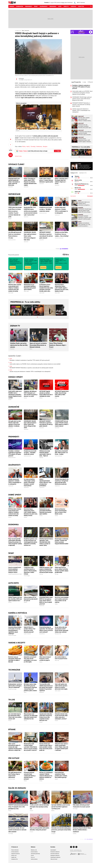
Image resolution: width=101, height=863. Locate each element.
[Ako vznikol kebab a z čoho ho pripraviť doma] (62, 650)
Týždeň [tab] (90, 82)
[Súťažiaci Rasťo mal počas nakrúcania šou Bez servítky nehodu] (19, 335)
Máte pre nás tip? (53, 859)
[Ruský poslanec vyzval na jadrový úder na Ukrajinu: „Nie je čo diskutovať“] (15, 677)
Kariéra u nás (13, 855)
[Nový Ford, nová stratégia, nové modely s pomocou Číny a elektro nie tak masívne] (62, 591)
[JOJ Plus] (72, 192)
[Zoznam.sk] (74, 854)
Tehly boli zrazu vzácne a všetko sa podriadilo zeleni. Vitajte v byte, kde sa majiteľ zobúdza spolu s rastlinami (61, 747)
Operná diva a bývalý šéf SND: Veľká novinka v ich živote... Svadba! (61, 452)
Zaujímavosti (43, 6)
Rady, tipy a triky (58, 633)
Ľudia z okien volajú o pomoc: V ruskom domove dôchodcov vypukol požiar (46, 180)
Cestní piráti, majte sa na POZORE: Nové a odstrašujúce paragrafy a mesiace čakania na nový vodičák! (35, 364)
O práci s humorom (27, 633)
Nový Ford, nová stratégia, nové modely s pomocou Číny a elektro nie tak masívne (62, 600)
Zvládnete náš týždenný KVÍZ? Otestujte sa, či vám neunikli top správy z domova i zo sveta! (30, 394)
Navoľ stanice (73, 196)
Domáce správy (15, 377)
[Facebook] (71, 847)
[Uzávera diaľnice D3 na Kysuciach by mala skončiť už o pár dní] (31, 591)
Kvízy (59, 6)
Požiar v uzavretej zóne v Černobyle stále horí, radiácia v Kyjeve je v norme (61, 181)
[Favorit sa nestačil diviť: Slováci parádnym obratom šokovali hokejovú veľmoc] (15, 561)
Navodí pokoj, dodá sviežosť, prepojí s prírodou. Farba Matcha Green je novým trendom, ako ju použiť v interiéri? (30, 747)
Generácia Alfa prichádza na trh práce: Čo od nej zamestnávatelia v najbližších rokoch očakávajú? (14, 630)
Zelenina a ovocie (11, 779)
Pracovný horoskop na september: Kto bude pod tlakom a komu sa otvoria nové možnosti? (46, 629)
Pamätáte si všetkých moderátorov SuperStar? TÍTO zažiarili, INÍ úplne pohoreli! (30, 360)
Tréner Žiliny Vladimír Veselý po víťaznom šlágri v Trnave (57, 345)
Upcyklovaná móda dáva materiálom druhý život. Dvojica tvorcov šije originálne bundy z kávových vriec (45, 717)
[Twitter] (76, 847)
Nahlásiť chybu (18, 156)
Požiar (23, 146)
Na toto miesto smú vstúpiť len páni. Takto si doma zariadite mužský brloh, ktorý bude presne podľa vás (45, 747)
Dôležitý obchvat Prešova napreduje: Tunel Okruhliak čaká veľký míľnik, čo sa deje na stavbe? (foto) (46, 542)
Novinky (9, 602)
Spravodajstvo (53, 850)
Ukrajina (45, 146)
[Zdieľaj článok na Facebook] (10, 145)
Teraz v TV (73, 173)
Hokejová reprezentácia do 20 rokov (15, 574)
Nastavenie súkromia (15, 853)
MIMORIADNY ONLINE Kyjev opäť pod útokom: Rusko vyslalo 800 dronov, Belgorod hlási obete (30, 424)
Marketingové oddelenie (55, 857)
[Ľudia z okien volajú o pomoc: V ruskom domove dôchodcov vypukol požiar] (46, 172)
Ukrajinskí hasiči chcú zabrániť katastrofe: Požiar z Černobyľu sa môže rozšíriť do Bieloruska (14, 182)
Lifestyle (73, 6)
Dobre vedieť (10, 292)
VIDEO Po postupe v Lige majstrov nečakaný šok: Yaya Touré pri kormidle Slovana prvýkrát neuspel (46, 570)
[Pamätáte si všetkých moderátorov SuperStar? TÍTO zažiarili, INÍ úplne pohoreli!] (15, 444)
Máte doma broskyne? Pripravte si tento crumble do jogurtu (45, 658)
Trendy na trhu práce (12, 635)
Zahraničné (19, 6)
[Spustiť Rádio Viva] (81, 31)
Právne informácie (15, 850)
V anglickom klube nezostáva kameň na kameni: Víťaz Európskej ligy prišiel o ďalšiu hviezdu (30, 571)
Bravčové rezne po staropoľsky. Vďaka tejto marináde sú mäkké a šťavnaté (14, 659)
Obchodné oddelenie (54, 853)
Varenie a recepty (16, 642)
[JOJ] (72, 180)
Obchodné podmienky (35, 853)
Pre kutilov (13, 758)
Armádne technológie (12, 689)
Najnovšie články (14, 356)
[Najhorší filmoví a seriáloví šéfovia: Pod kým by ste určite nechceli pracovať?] (31, 621)
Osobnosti (41, 457)
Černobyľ (33, 146)
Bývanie (12, 729)
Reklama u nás (34, 850)
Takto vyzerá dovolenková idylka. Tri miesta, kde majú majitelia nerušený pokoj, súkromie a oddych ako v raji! (15, 747)
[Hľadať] (91, 6)
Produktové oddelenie (54, 851)
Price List (33, 857)
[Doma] (72, 188)
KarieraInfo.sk (42, 633)
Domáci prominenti (12, 457)
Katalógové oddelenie (54, 855)
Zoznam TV (15, 326)
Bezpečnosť (41, 692)
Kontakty (52, 847)
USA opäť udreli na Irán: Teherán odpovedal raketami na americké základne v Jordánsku (14, 423)
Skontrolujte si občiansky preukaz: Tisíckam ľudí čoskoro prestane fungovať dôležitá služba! (61, 541)
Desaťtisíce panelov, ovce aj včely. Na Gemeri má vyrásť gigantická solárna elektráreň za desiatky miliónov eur (30, 542)
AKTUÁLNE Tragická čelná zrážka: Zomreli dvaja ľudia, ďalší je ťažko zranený (61, 394)
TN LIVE (11, 699)
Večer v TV (82, 173)
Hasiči (28, 146)
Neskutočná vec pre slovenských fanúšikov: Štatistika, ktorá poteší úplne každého (30, 287)
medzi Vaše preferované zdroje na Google (33, 151)
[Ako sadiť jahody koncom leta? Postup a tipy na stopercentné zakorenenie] (15, 766)
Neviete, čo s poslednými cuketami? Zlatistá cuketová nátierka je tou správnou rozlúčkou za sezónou (46, 776)
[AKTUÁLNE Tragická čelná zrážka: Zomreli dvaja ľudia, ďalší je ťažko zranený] (62, 385)
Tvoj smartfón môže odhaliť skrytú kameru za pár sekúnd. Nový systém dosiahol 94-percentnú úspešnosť (45, 687)
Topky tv (66, 6)
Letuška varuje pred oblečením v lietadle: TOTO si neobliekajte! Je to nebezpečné (30, 371)
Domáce (11, 6)
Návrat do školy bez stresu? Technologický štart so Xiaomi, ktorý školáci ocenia (60, 511)
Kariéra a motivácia (17, 613)
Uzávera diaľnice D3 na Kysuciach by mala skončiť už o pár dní (30, 599)
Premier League (27, 575)
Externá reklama (34, 851)
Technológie (14, 670)
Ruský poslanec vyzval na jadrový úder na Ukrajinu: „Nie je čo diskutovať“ (15, 685)
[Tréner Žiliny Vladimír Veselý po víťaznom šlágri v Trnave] (58, 335)
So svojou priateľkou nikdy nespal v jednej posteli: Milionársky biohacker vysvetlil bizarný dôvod (29, 482)
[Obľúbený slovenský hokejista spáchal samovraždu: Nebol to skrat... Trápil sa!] (46, 444)
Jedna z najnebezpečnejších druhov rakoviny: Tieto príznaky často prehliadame (45, 482)
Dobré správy (14, 494)
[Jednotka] (72, 184)
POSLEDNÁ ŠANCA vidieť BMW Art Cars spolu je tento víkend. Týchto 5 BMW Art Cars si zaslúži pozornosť (45, 601)
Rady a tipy (57, 660)
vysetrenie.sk (41, 487)
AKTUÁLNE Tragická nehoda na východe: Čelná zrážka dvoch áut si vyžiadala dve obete (46, 394)
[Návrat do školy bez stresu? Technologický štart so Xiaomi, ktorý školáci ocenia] (62, 502)
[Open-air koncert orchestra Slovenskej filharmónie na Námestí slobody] (38, 335)
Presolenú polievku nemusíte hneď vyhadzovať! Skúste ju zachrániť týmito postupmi (29, 776)
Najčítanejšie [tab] (76, 82)
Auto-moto (13, 583)
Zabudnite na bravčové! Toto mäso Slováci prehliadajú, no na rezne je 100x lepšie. (30, 659)
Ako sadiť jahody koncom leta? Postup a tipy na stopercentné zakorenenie (14, 775)
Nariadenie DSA (14, 859)
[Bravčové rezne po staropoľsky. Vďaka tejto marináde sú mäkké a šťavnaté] (15, 650)
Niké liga (41, 574)
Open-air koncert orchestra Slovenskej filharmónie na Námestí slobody (38, 345)
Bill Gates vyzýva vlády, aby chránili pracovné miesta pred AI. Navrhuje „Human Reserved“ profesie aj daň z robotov (30, 687)
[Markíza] (72, 176)
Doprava (25, 602)
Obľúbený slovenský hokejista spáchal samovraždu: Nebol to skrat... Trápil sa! (45, 453)
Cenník (32, 855)
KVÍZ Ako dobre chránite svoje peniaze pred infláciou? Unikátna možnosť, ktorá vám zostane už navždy (14, 288)
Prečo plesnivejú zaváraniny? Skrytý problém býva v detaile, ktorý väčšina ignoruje (61, 775)
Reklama (33, 847)
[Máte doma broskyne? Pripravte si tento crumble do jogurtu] (46, 650)
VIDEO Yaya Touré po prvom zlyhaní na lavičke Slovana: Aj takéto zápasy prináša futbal (61, 570)
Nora (63, 2)
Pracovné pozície (13, 255)
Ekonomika (53, 6)
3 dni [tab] (84, 82)
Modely (56, 603)
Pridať (58, 151)
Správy (31, 348)
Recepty (25, 780)
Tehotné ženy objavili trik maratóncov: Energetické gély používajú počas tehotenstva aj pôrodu (61, 481)
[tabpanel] (81, 99)
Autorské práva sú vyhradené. (76, 851)
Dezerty (40, 661)
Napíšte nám (13, 857)
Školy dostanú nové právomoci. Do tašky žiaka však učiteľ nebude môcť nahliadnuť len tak (30, 716)
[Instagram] (74, 847)
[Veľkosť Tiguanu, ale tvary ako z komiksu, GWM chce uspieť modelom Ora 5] (15, 591)
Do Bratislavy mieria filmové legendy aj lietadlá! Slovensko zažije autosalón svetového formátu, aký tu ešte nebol (46, 288)
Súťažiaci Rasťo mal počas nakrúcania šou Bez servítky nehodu (19, 345)
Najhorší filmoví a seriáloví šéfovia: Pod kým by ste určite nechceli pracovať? (29, 629)
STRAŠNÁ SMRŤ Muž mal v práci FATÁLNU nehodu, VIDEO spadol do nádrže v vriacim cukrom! (61, 423)
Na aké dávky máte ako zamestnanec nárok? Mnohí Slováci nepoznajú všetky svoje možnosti (61, 629)
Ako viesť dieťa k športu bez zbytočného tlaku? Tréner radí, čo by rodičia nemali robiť (14, 716)
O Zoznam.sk (14, 847)
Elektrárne (39, 146)
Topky (23, 30)
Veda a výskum (57, 690)
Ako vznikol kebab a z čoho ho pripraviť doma (61, 657)
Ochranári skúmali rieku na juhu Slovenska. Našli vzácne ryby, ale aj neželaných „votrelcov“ (61, 716)
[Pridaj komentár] (10, 139)
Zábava (79, 163)
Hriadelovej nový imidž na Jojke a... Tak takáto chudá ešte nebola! (30, 452)
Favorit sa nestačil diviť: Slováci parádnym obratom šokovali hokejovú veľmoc (14, 570)
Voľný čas (81, 6)
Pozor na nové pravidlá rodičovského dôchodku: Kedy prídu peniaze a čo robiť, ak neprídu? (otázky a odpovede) (15, 542)
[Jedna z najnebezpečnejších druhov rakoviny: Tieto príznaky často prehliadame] (46, 472)
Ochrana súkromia (14, 851)
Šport (36, 6)
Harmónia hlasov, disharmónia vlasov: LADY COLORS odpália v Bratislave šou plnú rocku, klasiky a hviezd (61, 288)
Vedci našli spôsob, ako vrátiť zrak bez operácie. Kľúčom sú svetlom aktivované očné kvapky (61, 686)
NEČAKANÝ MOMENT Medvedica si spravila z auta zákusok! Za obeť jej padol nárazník (31, 367)
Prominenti (28, 6)
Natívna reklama (34, 859)
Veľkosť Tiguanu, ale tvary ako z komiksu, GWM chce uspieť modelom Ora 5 (15, 599)
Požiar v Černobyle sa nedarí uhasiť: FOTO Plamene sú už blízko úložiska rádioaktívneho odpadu (30, 182)
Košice (56, 397)
